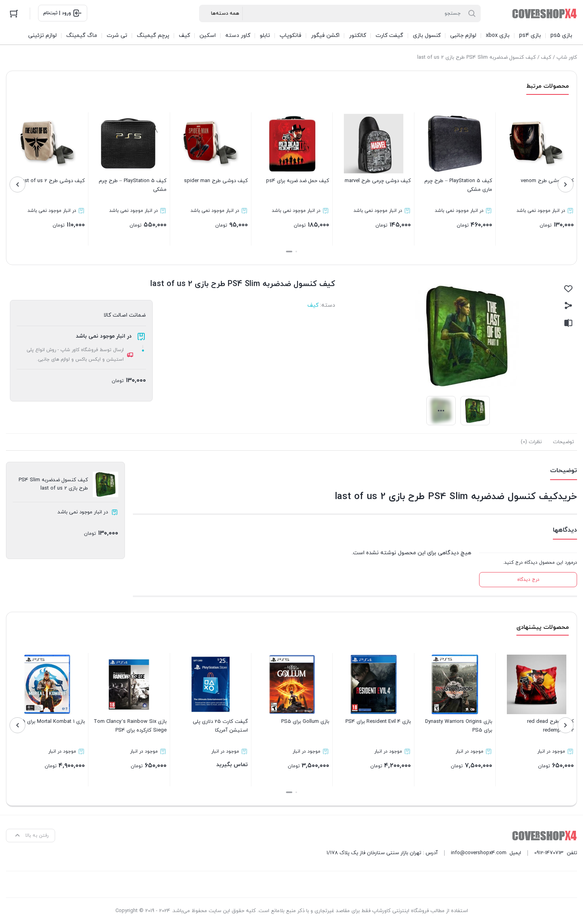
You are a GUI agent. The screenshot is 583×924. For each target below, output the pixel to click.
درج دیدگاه (528, 579)
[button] (296, 251)
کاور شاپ (566, 57)
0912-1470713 (549, 853)
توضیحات (563, 442)
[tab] (563, 442)
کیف (546, 57)
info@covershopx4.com (478, 853)
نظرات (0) (531, 442)
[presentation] (565, 184)
